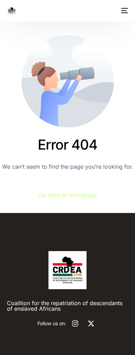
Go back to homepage (67, 195)
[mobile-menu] (123, 11)
